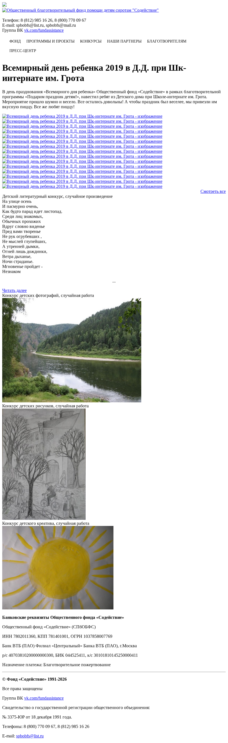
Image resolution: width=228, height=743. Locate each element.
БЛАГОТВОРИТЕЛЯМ (166, 41)
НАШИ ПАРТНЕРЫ (124, 41)
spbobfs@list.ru (30, 736)
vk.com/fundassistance (44, 30)
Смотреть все (213, 191)
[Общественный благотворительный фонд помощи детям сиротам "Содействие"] (80, 10)
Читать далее (14, 290)
